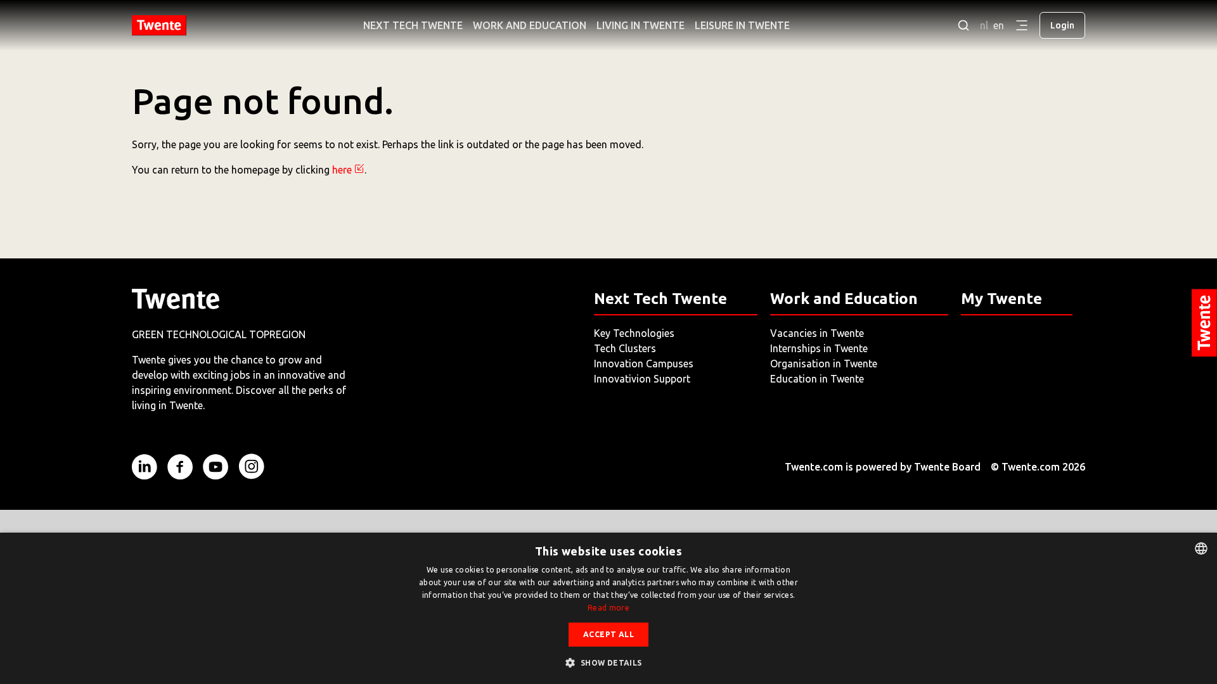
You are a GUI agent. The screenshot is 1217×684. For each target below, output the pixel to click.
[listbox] (1201, 548)
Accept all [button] (608, 634)
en (998, 25)
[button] (608, 662)
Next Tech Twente (413, 25)
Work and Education (529, 25)
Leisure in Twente (742, 25)
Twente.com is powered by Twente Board (883, 466)
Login (1062, 25)
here (342, 169)
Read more (608, 608)
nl (984, 25)
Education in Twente (817, 378)
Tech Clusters (625, 348)
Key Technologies (634, 333)
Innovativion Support (642, 378)
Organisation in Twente (823, 363)
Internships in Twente (819, 348)
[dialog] (608, 608)
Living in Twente (640, 25)
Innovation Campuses (643, 363)
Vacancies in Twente (817, 333)
